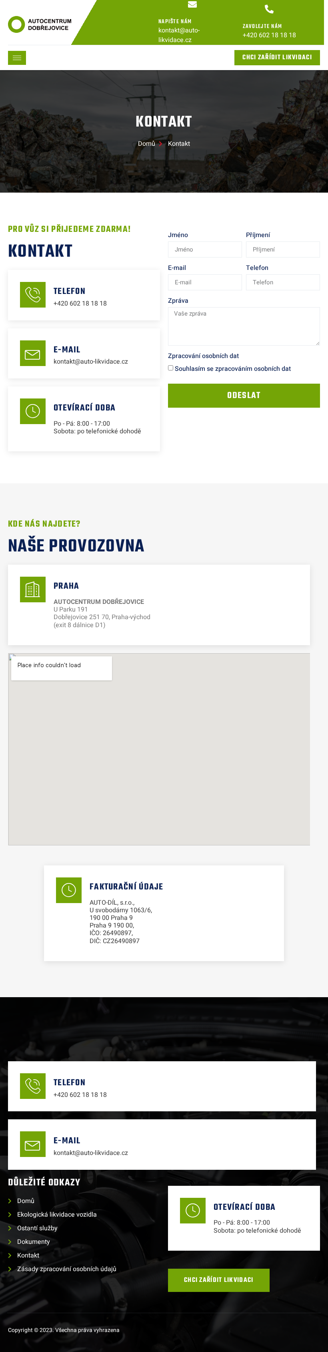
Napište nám (175, 21)
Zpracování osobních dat (203, 356)
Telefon (257, 268)
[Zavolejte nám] (269, 9)
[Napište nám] (192, 4)
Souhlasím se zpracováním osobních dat (233, 369)
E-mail (177, 268)
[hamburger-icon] (17, 58)
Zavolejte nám (262, 26)
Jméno (178, 235)
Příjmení (258, 235)
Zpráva (178, 301)
